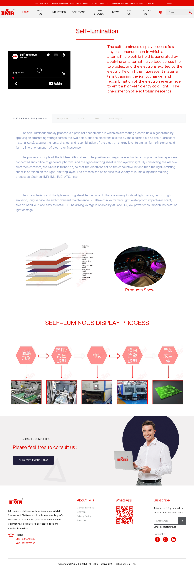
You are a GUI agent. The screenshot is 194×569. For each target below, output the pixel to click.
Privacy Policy (84, 516)
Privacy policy (74, 3)
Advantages (115, 118)
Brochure (81, 520)
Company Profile (85, 507)
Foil (97, 118)
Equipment (63, 118)
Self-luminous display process (30, 118)
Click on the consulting (33, 460)
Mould (82, 118)
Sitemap (81, 511)
